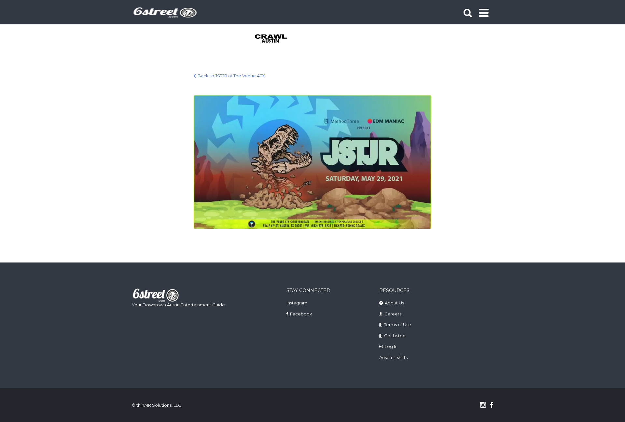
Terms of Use (397, 324)
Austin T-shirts (393, 357)
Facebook (301, 313)
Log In (391, 346)
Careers (392, 313)
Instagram (296, 302)
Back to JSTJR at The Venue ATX (231, 75)
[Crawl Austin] (275, 39)
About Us (394, 302)
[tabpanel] (275, 39)
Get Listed (395, 335)
